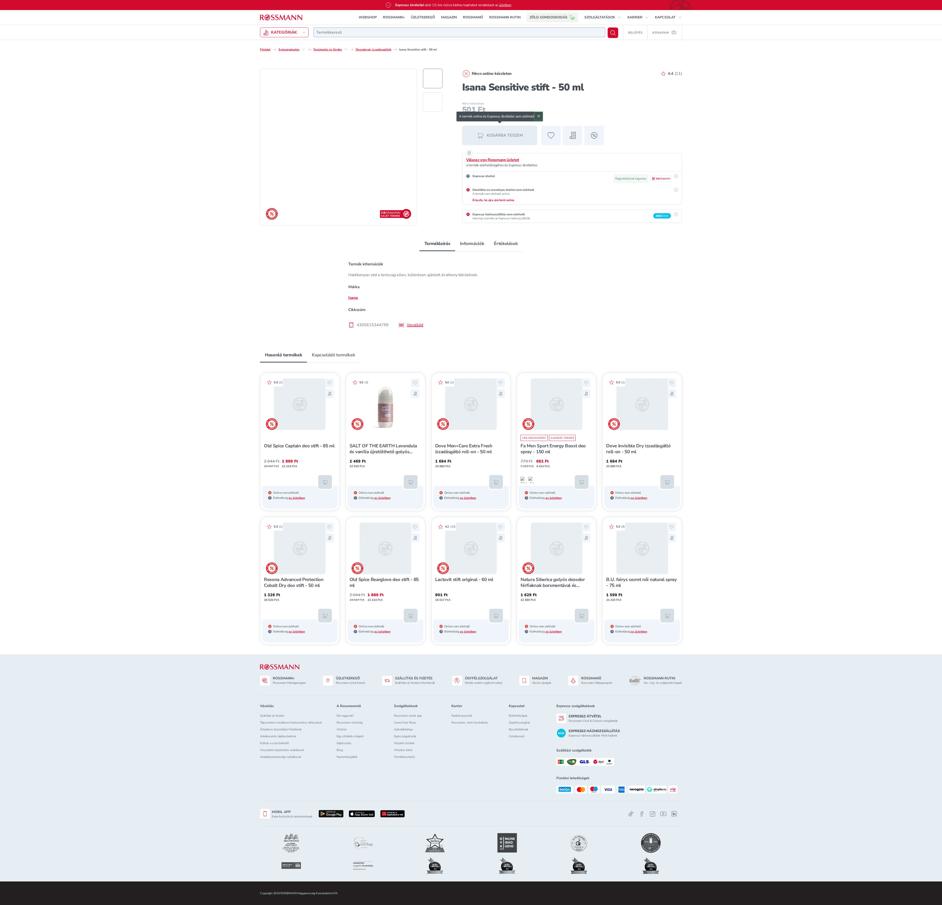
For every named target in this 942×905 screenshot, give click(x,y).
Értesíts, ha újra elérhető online (493, 200)
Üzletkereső (516, 736)
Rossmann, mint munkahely (469, 722)
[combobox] (459, 32)
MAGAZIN (449, 17)
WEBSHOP (368, 17)
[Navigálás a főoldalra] (281, 17)
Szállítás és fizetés (272, 716)
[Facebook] (642, 814)
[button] (602, 17)
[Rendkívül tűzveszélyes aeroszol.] (524, 480)
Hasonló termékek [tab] (283, 355)
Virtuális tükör (403, 750)
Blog (340, 750)
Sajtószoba (344, 743)
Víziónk (341, 729)
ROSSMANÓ (473, 17)
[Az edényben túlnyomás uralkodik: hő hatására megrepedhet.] (531, 480)
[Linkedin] (674, 814)
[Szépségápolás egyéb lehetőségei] (303, 49)
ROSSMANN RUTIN (505, 17)
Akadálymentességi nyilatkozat (280, 757)
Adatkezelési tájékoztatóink (278, 736)
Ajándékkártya (403, 729)
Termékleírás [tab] (437, 243)
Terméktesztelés (404, 757)
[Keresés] (613, 32)
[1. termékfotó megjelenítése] (433, 78)
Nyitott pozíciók (461, 716)
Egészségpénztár (405, 736)
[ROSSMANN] (279, 667)
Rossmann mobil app (408, 716)
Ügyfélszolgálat (519, 722)
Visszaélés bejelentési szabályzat (282, 750)
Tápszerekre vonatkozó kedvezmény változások (291, 722)
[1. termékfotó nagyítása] (338, 147)
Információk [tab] (472, 243)
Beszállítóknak (518, 729)
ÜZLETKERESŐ (423, 17)
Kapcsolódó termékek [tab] (333, 355)
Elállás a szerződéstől (274, 743)
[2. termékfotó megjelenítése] (433, 102)
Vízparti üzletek (404, 743)
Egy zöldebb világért (350, 736)
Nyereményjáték (347, 757)
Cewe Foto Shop (405, 722)
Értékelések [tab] (506, 243)
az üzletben (297, 498)
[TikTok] (631, 814)
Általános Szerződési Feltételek (281, 729)
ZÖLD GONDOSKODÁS (548, 17)
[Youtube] (663, 814)
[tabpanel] (471, 294)
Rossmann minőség (350, 722)
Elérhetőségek (518, 716)
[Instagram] (652, 814)
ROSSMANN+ (394, 17)
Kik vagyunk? (345, 716)
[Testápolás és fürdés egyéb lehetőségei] (346, 49)
